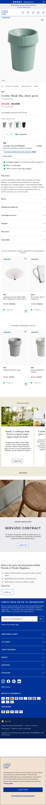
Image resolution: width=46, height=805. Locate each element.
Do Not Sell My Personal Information (12, 725)
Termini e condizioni (31, 725)
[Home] (2, 86)
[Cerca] (23, 12)
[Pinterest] (14, 681)
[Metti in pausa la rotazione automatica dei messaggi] (43, 2)
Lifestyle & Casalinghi (12, 86)
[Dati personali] (28, 12)
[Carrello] (38, 12)
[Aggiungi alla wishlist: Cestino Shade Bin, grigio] (25, 331)
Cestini (36, 86)
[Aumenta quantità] (11, 134)
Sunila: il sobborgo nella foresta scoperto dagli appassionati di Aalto (17, 434)
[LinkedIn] (19, 681)
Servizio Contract (23, 528)
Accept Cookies (23, 790)
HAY (2, 92)
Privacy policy (5, 728)
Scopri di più (5, 586)
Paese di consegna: (8, 625)
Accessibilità (27, 728)
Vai (41, 619)
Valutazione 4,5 (28, 2)
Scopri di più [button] (7, 156)
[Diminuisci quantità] (3, 134)
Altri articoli (23, 473)
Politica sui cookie (17, 728)
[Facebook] (8, 681)
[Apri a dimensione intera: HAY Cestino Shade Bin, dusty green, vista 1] (23, 49)
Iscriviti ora (7, 592)
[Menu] (43, 12)
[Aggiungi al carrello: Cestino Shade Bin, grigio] (26, 384)
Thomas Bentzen (7, 99)
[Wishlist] (33, 12)
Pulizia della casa (26, 86)
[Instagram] (3, 681)
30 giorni (17, 165)
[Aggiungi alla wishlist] (42, 19)
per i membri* (27, 169)
